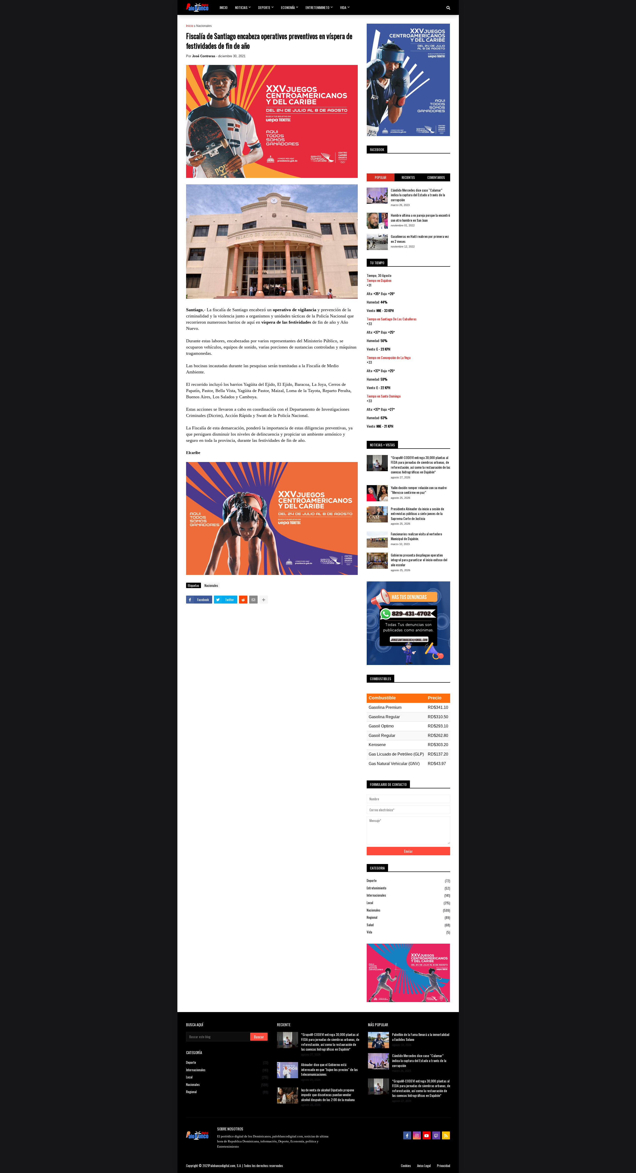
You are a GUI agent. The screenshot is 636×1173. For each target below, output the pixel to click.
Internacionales (408, 895)
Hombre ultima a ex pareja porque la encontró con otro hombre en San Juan (420, 217)
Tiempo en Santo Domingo (383, 396)
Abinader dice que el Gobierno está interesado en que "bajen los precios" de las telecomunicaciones (329, 1069)
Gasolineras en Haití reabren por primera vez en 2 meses (420, 239)
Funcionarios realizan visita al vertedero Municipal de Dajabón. (416, 536)
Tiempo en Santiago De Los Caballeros (391, 318)
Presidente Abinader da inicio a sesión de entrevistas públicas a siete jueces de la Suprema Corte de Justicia (417, 513)
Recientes (408, 177)
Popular (380, 177)
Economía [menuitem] (288, 7)
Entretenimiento (408, 888)
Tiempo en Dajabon (379, 280)
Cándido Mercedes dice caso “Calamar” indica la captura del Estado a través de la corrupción (418, 195)
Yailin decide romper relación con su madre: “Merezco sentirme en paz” (419, 490)
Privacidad (443, 1165)
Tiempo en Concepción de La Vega (388, 357)
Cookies (406, 1165)
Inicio (189, 26)
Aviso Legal (424, 1165)
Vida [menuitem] (343, 7)
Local (408, 902)
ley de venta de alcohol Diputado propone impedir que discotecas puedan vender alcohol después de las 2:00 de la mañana (328, 1094)
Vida (408, 932)
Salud (408, 924)
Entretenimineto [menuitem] (317, 7)
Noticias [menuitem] (241, 7)
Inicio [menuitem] (224, 7)
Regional (408, 917)
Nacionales (204, 26)
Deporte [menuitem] (264, 7)
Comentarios (436, 177)
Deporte (408, 880)
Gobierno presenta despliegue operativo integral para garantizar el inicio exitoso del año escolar (419, 560)
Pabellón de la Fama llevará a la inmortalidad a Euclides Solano (420, 1037)
